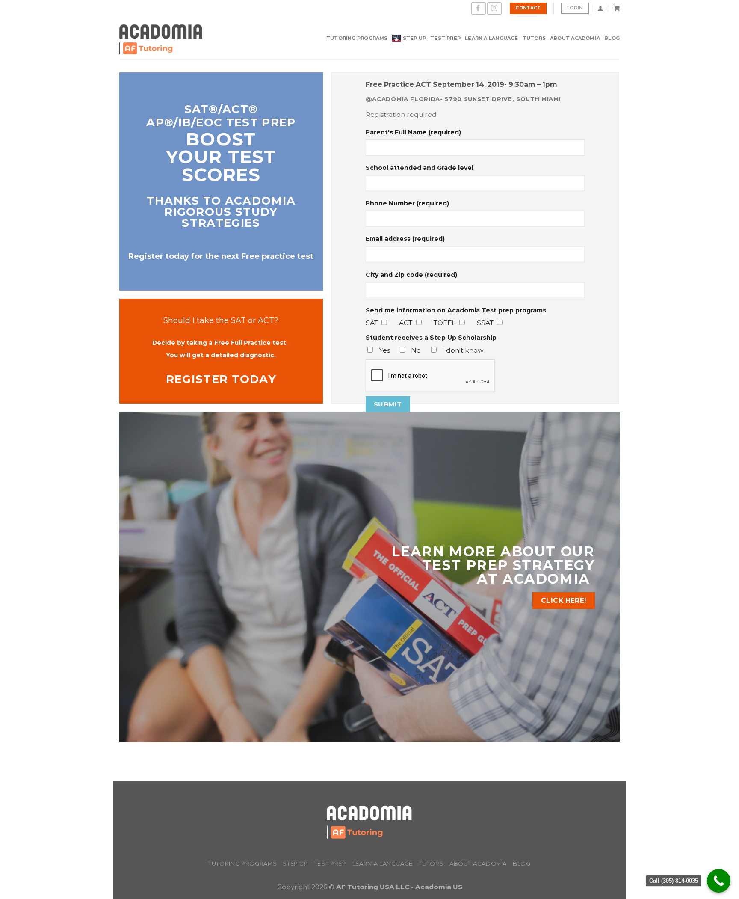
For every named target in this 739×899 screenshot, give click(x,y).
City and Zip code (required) (411, 274)
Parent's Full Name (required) (413, 132)
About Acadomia (575, 38)
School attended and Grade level (419, 168)
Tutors (534, 38)
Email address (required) (405, 239)
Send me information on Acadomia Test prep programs (456, 310)
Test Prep (445, 38)
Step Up (414, 38)
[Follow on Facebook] (478, 8)
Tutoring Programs (357, 38)
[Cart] (617, 8)
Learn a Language (491, 38)
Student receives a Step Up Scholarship (431, 337)
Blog (612, 38)
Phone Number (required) (407, 203)
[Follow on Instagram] (494, 8)
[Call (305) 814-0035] (718, 881)
